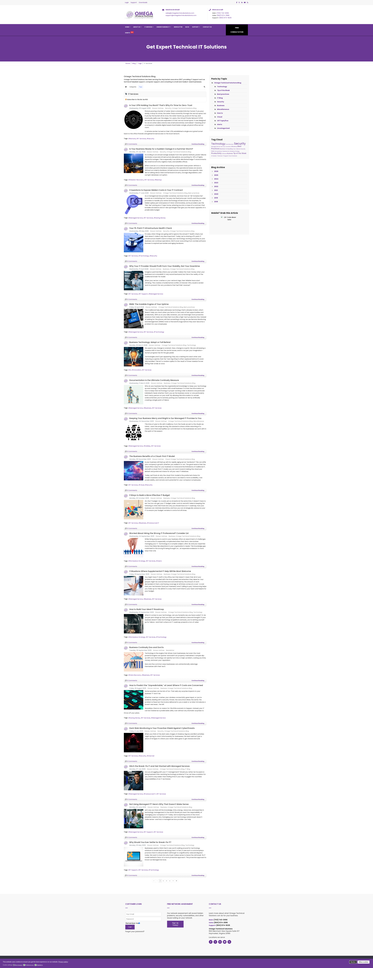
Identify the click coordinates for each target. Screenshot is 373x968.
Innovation (137, 370)
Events (127, 33)
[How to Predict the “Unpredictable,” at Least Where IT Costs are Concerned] (133, 699)
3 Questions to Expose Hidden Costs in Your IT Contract (156, 190)
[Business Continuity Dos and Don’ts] (133, 662)
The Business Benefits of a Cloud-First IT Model (152, 456)
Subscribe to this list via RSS (137, 99)
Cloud (167, 459)
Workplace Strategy (137, 561)
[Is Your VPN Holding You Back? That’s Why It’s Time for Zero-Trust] (133, 119)
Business (166, 269)
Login (127, 2)
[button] (204, 87)
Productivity (216, 153)
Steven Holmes (158, 108)
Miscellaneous (198, 421)
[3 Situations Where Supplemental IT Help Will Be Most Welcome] (133, 585)
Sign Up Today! (175, 924)
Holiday (147, 446)
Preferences (29, 965)
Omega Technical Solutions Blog (184, 108)
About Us (136, 27)
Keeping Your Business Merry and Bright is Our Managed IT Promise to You (165, 418)
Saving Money (160, 218)
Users (159, 561)
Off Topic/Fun (222, 121)
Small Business (230, 144)
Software (224, 153)
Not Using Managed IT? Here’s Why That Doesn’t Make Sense (159, 804)
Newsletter (178, 27)
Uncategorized (223, 128)
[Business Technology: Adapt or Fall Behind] (133, 356)
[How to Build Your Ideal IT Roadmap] (133, 623)
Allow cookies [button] (363, 962)
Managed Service (136, 218)
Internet (151, 756)
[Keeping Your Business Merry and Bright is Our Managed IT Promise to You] (133, 432)
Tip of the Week (223, 90)
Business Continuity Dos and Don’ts (146, 647)
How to (220, 113)
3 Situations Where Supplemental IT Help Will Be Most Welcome (160, 571)
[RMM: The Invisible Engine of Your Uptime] (133, 318)
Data (212, 151)
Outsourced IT (153, 523)
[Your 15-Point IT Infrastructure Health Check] (133, 242)
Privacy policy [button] (63, 962)
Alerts (219, 124)
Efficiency (234, 146)
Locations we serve (217, 937)
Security (168, 108)
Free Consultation (237, 30)
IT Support (144, 294)
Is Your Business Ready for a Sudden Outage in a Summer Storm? (161, 149)
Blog (187, 27)
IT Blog (187, 769)
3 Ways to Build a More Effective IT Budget (149, 495)
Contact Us (207, 27)
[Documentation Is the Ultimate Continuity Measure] (133, 394)
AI (130, 370)
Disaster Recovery (137, 180)
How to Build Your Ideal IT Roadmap (146, 609)
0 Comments (132, 144)
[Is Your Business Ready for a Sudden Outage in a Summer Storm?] (133, 163)
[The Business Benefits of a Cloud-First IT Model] (133, 470)
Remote (133, 139)
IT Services (148, 27)
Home (127, 27)
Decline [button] (353, 962)
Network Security (240, 149)
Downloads (143, 2)
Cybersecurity (225, 151)
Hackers (215, 156)
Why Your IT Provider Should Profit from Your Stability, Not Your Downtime (164, 266)
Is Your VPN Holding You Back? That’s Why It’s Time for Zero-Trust (160, 105)
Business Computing (226, 149)
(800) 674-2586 (223, 15)
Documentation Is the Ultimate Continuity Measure (154, 380)
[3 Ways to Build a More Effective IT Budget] (133, 509)
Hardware (234, 156)
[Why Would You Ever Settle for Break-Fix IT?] (133, 856)
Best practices (193, 193)
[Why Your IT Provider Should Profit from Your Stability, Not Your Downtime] (133, 280)
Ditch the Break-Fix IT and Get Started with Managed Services (159, 766)
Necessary (18, 965)
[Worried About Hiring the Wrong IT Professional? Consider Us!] (133, 547)
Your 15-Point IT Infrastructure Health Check (150, 228)
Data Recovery (135, 675)
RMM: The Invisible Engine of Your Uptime (149, 304)
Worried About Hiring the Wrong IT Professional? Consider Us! (159, 533)
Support (134, 2)
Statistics (40, 965)
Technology (144, 256)
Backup (159, 180)
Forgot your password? (134, 931)
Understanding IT (163, 27)
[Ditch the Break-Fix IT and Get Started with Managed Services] (133, 780)
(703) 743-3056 (223, 13)
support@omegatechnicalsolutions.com (181, 15)
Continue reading (198, 144)
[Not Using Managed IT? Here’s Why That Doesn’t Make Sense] (133, 818)
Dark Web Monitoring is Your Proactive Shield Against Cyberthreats (162, 728)
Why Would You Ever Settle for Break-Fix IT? (150, 842)
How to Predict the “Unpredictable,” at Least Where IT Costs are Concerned (166, 685)
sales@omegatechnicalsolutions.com (180, 13)
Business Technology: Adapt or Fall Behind (149, 342)
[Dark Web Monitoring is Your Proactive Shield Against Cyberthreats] (133, 742)
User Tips (222, 146)
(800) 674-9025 (225, 18)
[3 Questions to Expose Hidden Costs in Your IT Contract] (133, 204)
